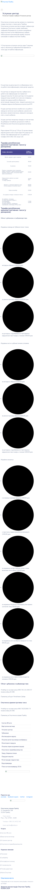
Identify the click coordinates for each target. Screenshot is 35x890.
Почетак (5, 16)
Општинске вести (7, 878)
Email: (10, 825)
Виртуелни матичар (8, 726)
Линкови (4, 854)
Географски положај (8, 861)
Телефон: (12, 821)
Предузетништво (7, 757)
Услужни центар (7, 730)
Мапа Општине (6, 873)
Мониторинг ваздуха (9, 743)
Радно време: (7, 816)
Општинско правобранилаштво (12, 750)
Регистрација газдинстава (10, 760)
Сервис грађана (14, 16)
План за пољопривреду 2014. (11, 767)
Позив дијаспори (7, 869)
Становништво (6, 865)
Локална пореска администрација (13, 746)
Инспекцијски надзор (9, 736)
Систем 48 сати (7, 723)
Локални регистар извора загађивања (14, 740)
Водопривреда (7, 763)
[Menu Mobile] (2, 10)
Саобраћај (4, 858)
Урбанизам (5, 733)
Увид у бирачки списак (9, 753)
